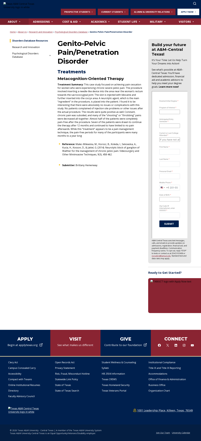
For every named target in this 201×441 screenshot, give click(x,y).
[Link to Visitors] (75, 343)
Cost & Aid (70, 21)
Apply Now (187, 11)
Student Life (127, 21)
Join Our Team (163, 432)
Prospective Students (77, 11)
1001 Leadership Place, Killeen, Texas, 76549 (165, 410)
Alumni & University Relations (152, 11)
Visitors (185, 21)
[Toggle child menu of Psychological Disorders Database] (32, 55)
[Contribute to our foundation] (125, 343)
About (12, 21)
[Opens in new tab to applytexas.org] (25, 343)
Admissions (41, 21)
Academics (99, 21)
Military (156, 21)
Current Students (112, 11)
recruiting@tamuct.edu (161, 256)
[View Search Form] (194, 3)
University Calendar (181, 432)
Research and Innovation (26, 47)
